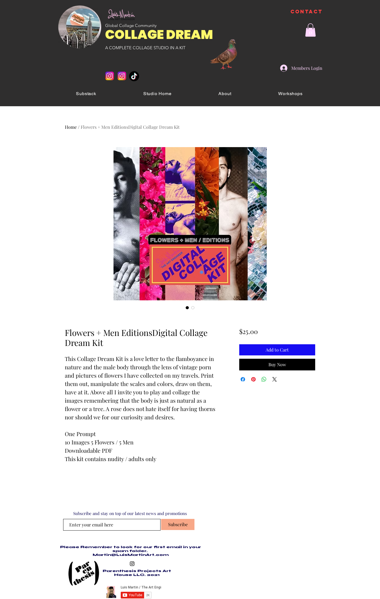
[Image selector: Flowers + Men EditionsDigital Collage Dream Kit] (187, 307)
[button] (310, 30)
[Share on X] (274, 379)
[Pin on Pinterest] (253, 379)
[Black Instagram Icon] (132, 564)
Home (71, 127)
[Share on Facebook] (243, 379)
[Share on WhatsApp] (264, 379)
